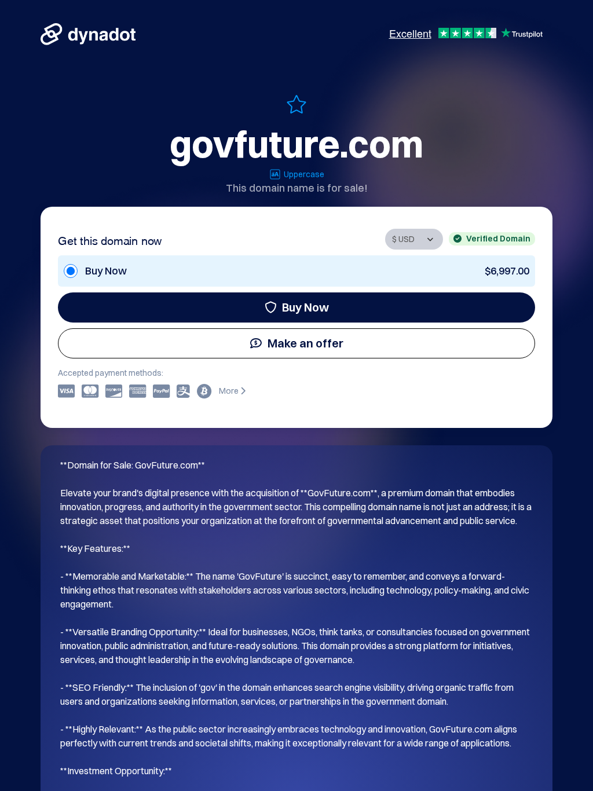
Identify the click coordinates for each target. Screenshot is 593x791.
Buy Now (305, 307)
